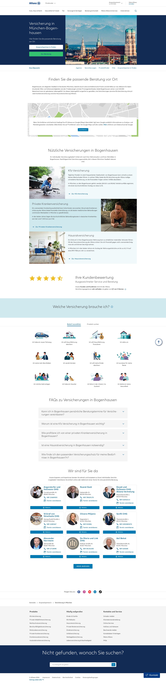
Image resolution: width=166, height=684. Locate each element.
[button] (125, 289)
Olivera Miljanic (88, 514)
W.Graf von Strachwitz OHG (51, 515)
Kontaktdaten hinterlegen (111, 634)
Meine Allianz (107, 637)
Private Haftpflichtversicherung (40, 620)
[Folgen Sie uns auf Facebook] (78, 591)
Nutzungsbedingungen (90, 677)
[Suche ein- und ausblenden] (135, 11)
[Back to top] (158, 342)
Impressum (46, 677)
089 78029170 (88, 497)
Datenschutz (56, 677)
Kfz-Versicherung (35, 616)
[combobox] (80, 664)
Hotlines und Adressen (110, 627)
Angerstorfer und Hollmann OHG (52, 488)
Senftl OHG (121, 514)
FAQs (105, 640)
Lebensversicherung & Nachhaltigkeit (78, 640)
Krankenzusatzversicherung (39, 637)
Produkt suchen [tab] (93, 324)
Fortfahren (83, 129)
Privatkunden (49, 3)
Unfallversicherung (72, 634)
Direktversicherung (72, 630)
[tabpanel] (83, 359)
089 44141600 (88, 549)
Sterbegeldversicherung (74, 637)
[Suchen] (113, 664)
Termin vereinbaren (54, 527)
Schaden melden (108, 616)
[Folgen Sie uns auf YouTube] (89, 591)
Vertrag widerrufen (35, 680)
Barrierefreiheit (68, 677)
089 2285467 (51, 524)
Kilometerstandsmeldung (111, 620)
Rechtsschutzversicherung (38, 623)
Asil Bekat (121, 538)
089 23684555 (52, 497)
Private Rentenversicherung (75, 627)
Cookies (77, 677)
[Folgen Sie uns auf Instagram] (84, 591)
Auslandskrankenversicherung (40, 640)
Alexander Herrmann (49, 539)
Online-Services (108, 623)
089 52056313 (125, 500)
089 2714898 (51, 549)
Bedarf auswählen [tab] (74, 324)
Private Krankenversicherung (39, 634)
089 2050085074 (126, 524)
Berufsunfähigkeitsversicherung (40, 627)
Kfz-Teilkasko (70, 620)
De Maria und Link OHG (89, 539)
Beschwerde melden (110, 630)
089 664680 (124, 549)
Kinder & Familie (72, 616)
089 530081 (87, 524)
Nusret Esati (86, 487)
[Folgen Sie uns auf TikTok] (100, 591)
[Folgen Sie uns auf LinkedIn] (95, 591)
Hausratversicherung (73, 623)
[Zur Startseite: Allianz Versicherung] (34, 3)
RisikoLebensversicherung (38, 630)
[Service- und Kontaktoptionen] (152, 675)
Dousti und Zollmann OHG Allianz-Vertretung (125, 489)
